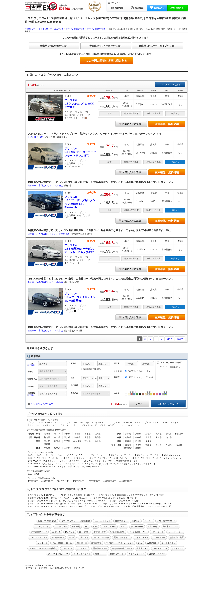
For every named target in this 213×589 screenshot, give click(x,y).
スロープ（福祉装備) (47, 521)
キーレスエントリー (138, 532)
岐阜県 (57, 448)
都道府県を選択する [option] (48, 393)
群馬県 (47, 444)
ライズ (175, 422)
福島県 (98, 433)
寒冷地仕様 (82, 543)
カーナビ (148, 521)
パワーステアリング (166, 521)
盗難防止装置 (100, 532)
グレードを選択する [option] (48, 386)
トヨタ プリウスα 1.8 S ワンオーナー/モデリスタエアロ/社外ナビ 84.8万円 (61, 495)
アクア (59, 422)
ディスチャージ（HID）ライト (119, 543)
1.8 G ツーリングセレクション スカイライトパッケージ (156, 458)
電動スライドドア (122, 537)
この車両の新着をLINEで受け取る (106, 60)
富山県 (57, 437)
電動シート (100, 554)
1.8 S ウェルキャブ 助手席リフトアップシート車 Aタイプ (53, 461)
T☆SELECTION (36, 137)
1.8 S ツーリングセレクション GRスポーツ (108, 458)
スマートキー (159, 537)
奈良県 (169, 433)
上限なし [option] (102, 364)
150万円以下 (78, 481)
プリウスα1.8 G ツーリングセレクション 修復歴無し (79, 297)
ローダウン (84, 532)
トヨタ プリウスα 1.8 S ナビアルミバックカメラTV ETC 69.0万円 (57, 506)
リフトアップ (83, 548)
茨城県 (88, 441)
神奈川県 (77, 441)
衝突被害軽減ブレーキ (122, 548)
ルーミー (128, 422)
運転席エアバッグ (170, 526)
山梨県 (88, 437)
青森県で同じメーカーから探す (106, 45)
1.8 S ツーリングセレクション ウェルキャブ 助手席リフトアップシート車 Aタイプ (120, 464)
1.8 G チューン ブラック (73, 458)
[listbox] (88, 364)
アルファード (46, 422)
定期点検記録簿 (117, 532)
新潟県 (47, 437)
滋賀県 (159, 433)
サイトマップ (79, 568)
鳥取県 (128, 437)
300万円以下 (110, 481)
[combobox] (52, 364)
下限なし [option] (87, 364)
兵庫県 (138, 433)
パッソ (76, 425)
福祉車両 (76, 526)
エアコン (136, 521)
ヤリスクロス (34, 425)
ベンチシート (58, 537)
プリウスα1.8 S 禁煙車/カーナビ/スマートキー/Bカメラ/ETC (79, 249)
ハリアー (116, 422)
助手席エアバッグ (39, 532)
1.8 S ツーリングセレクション (50, 455)
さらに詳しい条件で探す (42, 404)
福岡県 (128, 445)
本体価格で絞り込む (93, 369)
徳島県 (128, 441)
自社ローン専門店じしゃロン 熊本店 (45, 330)
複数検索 (31, 365)
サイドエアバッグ (101, 537)
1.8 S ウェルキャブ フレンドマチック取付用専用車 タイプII (110, 461)
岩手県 (57, 433)
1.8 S (30, 455)
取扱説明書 (96, 543)
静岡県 (77, 448)
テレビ (72, 537)
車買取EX (49, 565)
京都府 (148, 433)
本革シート (153, 526)
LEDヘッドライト (102, 521)
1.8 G (70, 455)
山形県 (88, 433)
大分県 (159, 445)
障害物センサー (100, 548)
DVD (140, 543)
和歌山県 (179, 433)
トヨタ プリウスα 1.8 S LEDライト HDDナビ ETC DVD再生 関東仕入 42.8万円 (136, 503)
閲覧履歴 (119, 7)
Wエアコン (152, 543)
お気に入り (159, 7)
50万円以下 (47, 481)
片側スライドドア (157, 554)
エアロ (123, 526)
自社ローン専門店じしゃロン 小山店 (45, 282)
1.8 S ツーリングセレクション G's (43, 458)
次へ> (169, 339)
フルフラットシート (38, 537)
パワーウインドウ (43, 526)
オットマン (67, 548)
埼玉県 (57, 441)
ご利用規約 (43, 568)
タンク (122, 425)
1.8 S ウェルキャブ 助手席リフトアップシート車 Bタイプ (53, 464)
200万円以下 (94, 481)
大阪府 (128, 433)
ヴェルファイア (152, 422)
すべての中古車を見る (170, 84)
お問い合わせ (31, 568)
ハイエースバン (100, 422)
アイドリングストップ (58, 554)
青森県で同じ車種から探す (54, 45)
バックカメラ (61, 526)
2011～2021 (33, 474)
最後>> (180, 339)
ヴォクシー (72, 422)
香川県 (138, 441)
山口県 (169, 437)
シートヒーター (175, 532)
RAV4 (165, 422)
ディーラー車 (137, 526)
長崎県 (169, 445)
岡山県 (148, 437)
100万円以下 (63, 481)
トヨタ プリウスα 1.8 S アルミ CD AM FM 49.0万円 (114, 498)
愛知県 (47, 448)
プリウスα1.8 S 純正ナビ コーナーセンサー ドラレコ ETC (80, 152)
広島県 (159, 437)
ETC (87, 526)
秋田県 (67, 433)
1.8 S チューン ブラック (120, 455)
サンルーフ (42, 543)
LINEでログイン (178, 7)
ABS (95, 526)
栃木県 (98, 441)
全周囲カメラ (142, 548)
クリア (138, 403)
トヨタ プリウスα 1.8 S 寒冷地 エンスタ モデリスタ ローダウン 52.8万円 (131, 495)
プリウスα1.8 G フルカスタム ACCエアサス (79, 104)
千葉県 (67, 441)
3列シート (84, 537)
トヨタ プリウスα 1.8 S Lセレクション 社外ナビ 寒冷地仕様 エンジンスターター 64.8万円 (131, 506)
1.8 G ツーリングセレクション (91, 455)
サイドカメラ (178, 548)
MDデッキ (69, 532)
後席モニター (121, 521)
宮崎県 (179, 445)
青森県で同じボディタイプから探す (157, 45)
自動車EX (29, 565)
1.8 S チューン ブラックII (146, 455)
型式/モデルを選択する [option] (49, 378)
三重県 (67, 448)
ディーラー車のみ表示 (169, 367)
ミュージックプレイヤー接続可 (43, 548)
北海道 (47, 433)
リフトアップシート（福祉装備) (75, 521)
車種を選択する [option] (46, 371)
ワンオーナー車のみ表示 (170, 362)
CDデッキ (56, 532)
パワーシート (158, 532)
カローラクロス (61, 425)
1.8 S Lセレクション (171, 455)
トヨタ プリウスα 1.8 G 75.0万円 (124, 501)
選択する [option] (43, 364)
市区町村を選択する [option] (92, 393)
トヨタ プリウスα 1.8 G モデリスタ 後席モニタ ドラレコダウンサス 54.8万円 (62, 503)
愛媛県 (148, 441)
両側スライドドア (136, 554)
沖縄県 (138, 448)
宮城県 (77, 433)
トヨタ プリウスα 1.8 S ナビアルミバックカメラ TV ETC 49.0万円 (57, 498)
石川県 (67, 437)
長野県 (98, 437)
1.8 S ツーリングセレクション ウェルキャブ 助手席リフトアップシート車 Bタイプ (65, 466)
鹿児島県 (128, 448)
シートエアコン (169, 543)
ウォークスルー (141, 537)
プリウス (32, 422)
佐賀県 (138, 445)
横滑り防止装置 (177, 537)
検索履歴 (139, 7)
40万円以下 (33, 481)
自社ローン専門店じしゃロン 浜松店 (45, 185)
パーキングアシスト (82, 554)
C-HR (111, 425)
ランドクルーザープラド (94, 425)
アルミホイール (109, 526)
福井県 (77, 437)
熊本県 (148, 445)
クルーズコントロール (62, 543)
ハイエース (134, 425)
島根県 (138, 437)
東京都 (47, 441)
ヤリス (47, 425)
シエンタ (85, 422)
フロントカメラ (160, 548)
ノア (138, 422)
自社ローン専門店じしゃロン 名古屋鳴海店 (48, 234)
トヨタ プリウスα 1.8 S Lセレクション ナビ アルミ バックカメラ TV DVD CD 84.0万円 (67, 501)
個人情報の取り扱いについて (60, 568)
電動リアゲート (117, 554)
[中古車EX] (41, 6)
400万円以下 (126, 481)
